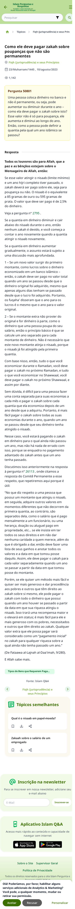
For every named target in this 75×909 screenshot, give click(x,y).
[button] (13, 726)
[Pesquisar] (69, 17)
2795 (35, 213)
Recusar (32, 903)
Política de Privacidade (37, 870)
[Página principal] (7, 32)
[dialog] (36, 894)
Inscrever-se (62, 802)
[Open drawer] (70, 7)
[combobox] (29, 18)
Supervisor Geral (47, 863)
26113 (30, 471)
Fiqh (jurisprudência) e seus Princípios (34, 62)
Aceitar (11, 903)
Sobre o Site (25, 863)
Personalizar (60, 903)
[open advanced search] (57, 17)
